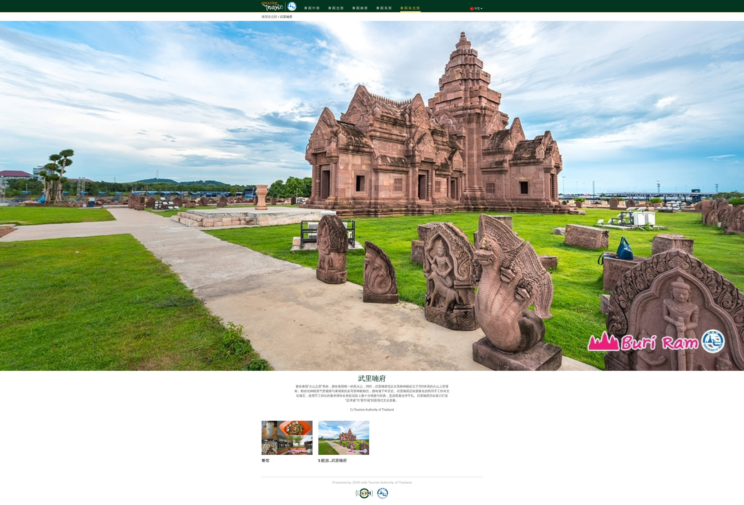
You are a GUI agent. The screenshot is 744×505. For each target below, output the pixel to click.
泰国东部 (384, 8)
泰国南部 (360, 8)
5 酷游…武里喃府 (332, 460)
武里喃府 (286, 16)
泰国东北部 (410, 8)
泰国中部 (312, 8)
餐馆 (265, 460)
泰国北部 (336, 8)
